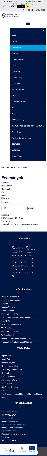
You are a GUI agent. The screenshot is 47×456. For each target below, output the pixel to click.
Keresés (24, 10)
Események (17, 47)
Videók (15, 53)
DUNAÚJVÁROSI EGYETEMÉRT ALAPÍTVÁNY (28, 126)
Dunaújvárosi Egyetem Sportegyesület (16, 338)
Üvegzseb (5, 373)
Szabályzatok (6, 384)
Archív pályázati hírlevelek (11, 370)
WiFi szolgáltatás (8, 335)
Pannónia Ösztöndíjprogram (21, 138)
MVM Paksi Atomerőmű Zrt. (12, 325)
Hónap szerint (6, 186)
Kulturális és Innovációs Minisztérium (15, 318)
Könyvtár (4, 304)
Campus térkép (17, 78)
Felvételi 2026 (16, 72)
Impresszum (6, 356)
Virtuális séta (6, 328)
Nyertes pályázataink (9, 366)
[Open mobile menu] (28, 23)
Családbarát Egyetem (9, 387)
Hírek (15, 41)
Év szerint (5, 183)
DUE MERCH (16, 150)
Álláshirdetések (18, 60)
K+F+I (14, 66)
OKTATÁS (15, 96)
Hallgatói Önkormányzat (10, 297)
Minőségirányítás (8, 363)
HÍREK (14, 35)
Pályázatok (15, 114)
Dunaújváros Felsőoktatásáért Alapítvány (17, 342)
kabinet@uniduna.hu (9, 421)
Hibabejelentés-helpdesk (25, 4)
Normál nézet (9, 6)
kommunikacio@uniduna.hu (12, 427)
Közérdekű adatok (8, 377)
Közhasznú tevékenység (10, 380)
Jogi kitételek (6, 359)
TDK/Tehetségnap (18, 120)
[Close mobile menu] (43, 30)
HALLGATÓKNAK (18, 90)
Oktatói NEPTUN (30, 2)
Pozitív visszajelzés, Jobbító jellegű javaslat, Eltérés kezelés (21, 395)
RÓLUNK (15, 108)
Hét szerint (5, 189)
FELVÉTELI (16, 84)
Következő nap (7, 221)
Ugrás (3, 195)
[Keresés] (5, 199)
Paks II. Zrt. (5, 321)
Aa (19, 6)
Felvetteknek (16, 132)
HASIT (15, 2)
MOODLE (21, 2)
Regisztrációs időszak (9, 224)
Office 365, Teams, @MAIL (11, 332)
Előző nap (5, 215)
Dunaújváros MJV (8, 307)
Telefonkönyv (8, 2)
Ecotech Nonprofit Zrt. (9, 314)
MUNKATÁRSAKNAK (19, 102)
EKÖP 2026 (16, 144)
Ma (2, 192)
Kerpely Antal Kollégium (10, 300)
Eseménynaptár (17, 156)
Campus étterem (7, 311)
